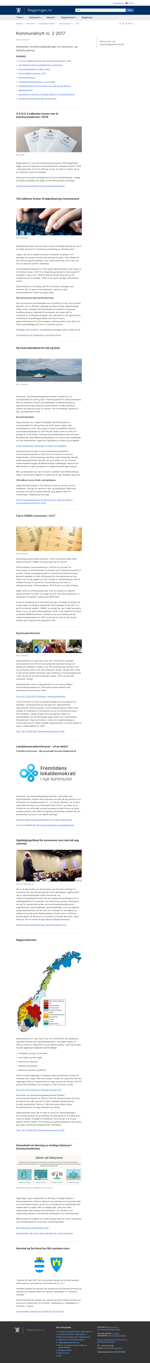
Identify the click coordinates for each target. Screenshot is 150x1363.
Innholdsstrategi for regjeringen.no (72, 1334)
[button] (31, 23)
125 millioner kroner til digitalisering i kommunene (41, 65)
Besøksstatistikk (64, 1350)
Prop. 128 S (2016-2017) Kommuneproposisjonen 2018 (40, 731)
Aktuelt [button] (51, 17)
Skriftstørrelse (118, 3)
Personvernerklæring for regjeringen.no (74, 1337)
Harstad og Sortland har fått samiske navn (37, 98)
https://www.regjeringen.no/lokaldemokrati (55, 825)
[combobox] (100, 10)
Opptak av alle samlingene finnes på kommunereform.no (41, 925)
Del (122, 23)
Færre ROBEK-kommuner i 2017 (32, 73)
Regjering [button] (87, 17)
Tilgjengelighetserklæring (68, 1342)
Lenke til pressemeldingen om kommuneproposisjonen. (40, 186)
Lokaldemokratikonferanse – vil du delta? (37, 82)
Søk (130, 10)
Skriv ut (131, 23)
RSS (59, 1356)
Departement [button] (68, 17)
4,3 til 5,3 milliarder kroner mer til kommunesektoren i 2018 (45, 61)
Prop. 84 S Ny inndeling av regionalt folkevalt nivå (38, 1090)
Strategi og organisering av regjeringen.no (75, 1331)
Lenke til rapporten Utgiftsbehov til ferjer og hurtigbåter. (41, 446)
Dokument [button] (34, 17)
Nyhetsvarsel (63, 1353)
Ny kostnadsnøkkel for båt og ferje (34, 69)
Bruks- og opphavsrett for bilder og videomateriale (72, 1346)
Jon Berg (115, 1333)
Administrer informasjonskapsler (71, 1340)
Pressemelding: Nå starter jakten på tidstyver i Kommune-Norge (44, 1233)
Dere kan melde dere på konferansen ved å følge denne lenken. (44, 820)
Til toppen (50, 1318)
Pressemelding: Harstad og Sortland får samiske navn (40, 1311)
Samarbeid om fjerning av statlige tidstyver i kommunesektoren (47, 94)
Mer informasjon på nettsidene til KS (32, 1228)
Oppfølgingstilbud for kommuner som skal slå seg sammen (45, 86)
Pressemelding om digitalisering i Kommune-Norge (38, 335)
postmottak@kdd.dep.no (112, 1348)
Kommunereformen (27, 77)
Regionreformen (26, 90)
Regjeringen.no (40, 10)
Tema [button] (19, 17)
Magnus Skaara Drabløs (117, 1336)
